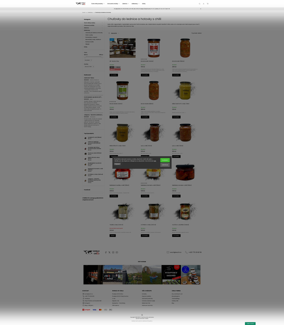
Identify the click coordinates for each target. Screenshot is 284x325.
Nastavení (117, 164)
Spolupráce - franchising (118, 303)
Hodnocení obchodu (147, 305)
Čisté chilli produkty (89, 23)
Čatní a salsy (89, 35)
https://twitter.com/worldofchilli (109, 252)
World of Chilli (89, 66)
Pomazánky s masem (91, 37)
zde (155, 161)
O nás (113, 298)
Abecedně (114, 33)
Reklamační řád (146, 303)
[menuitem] (97, 3)
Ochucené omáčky (89, 25)
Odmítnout (165, 165)
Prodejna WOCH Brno (117, 294)
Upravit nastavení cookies (142, 318)
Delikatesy (87, 30)
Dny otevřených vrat (177, 294)
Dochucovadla (89, 42)
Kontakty (144, 294)
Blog (173, 303)
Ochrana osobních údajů (148, 301)
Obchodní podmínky (147, 298)
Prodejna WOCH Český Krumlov (120, 296)
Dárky (85, 47)
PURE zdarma (115, 305)
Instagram (113, 252)
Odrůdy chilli (175, 301)
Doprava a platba (146, 296)
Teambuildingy (175, 298)
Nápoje (87, 44)
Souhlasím (165, 160)
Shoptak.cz (149, 321)
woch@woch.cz (175, 252)
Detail (112, 235)
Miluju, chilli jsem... (117, 252)
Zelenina (86, 28)
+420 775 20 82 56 (195, 252)
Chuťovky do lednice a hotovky (94, 32)
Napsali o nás (115, 301)
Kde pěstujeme (176, 296)
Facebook (106, 252)
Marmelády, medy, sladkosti (93, 39)
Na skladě (88, 60)
